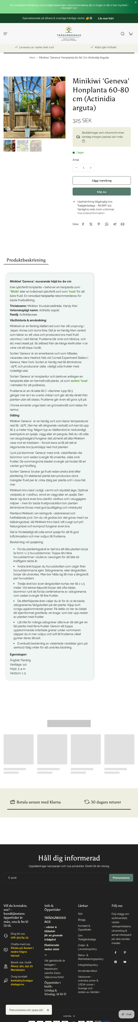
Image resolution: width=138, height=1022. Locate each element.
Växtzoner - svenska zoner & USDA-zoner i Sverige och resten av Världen (89, 984)
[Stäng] (47, 1010)
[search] (122, 33)
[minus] (76, 167)
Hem (32, 57)
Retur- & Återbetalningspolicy (89, 957)
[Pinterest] (125, 952)
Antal (76, 159)
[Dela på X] (91, 224)
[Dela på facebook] (83, 224)
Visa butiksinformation (91, 213)
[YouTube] (125, 962)
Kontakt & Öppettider (84, 927)
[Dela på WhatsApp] (107, 224)
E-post (12, 877)
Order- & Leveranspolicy (87, 947)
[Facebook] (115, 952)
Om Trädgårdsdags (87, 937)
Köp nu (101, 192)
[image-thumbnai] (9, 146)
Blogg (81, 919)
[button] (102, 180)
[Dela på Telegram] (115, 224)
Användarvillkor (87, 970)
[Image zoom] (34, 107)
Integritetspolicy (88, 965)
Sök (80, 913)
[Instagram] (115, 962)
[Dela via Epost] (122, 224)
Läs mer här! (97, 18)
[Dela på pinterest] (99, 224)
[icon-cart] (130, 33)
